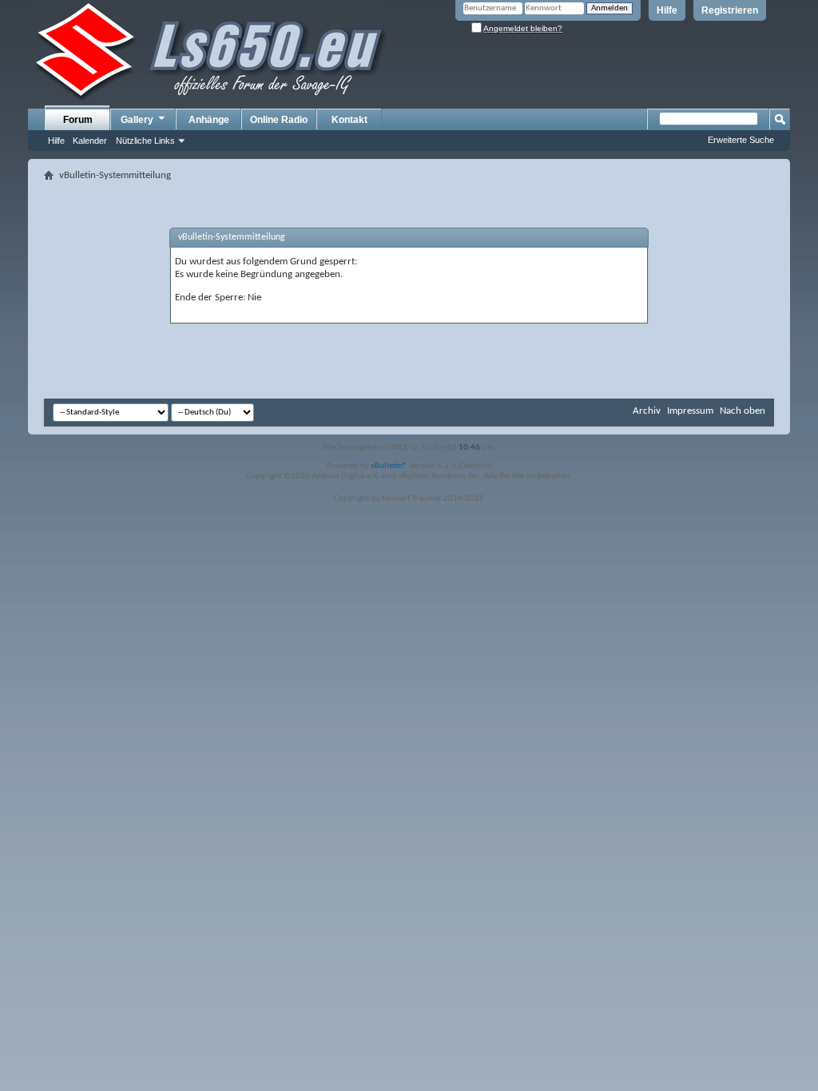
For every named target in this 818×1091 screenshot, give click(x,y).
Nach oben (742, 411)
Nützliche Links (145, 140)
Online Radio (279, 119)
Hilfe (667, 10)
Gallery (137, 119)
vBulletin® (389, 466)
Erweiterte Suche (741, 140)
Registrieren (729, 10)
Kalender (90, 140)
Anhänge (209, 119)
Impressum (690, 411)
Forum (78, 119)
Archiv (647, 411)
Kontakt (349, 119)
